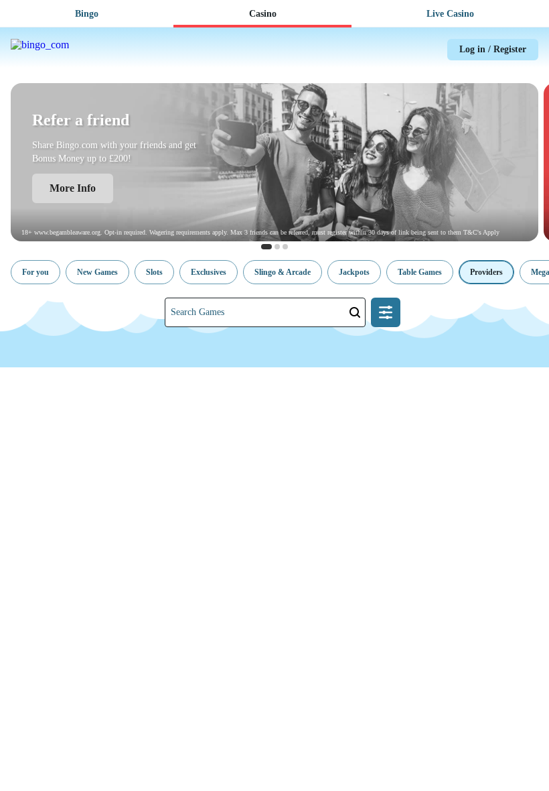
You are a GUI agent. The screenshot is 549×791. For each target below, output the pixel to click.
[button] (35, 272)
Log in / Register (492, 49)
